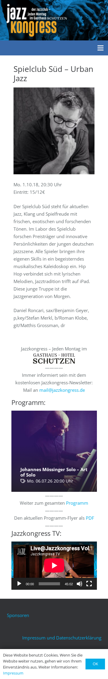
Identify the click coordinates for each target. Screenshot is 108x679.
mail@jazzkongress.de (62, 390)
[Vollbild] (89, 584)
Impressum (13, 673)
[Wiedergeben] (19, 584)
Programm (77, 503)
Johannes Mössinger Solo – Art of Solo (54, 472)
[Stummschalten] (79, 584)
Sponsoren (18, 615)
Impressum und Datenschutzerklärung (61, 638)
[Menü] (100, 47)
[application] (54, 565)
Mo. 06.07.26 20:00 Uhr (50, 481)
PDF (90, 518)
